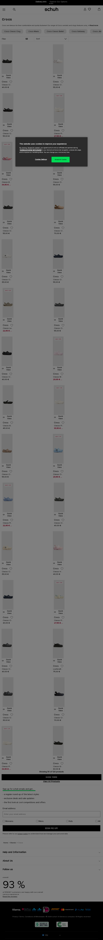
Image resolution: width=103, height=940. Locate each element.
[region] (51, 152)
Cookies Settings (41, 159)
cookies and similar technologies (30, 150)
